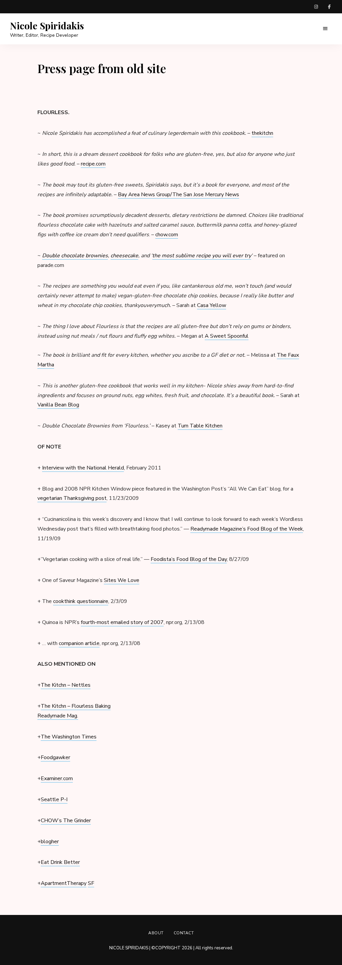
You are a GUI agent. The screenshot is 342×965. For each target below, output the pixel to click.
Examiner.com (57, 778)
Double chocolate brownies (75, 255)
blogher (50, 841)
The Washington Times (69, 736)
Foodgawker (55, 757)
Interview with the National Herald (83, 467)
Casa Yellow (211, 305)
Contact (184, 933)
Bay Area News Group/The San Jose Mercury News (178, 194)
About (156, 933)
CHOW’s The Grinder (66, 820)
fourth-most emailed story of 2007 (122, 622)
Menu (325, 28)
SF (91, 883)
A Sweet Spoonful (226, 336)
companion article (79, 643)
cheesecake (124, 255)
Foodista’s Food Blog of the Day (189, 559)
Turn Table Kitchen (200, 425)
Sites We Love (121, 580)
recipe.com (93, 164)
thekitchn (262, 133)
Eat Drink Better (60, 862)
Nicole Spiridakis (47, 25)
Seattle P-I (54, 799)
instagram (316, 6)
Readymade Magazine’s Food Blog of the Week (246, 529)
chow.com (166, 234)
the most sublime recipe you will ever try (201, 255)
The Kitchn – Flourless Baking (76, 706)
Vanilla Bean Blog (58, 404)
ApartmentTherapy (64, 883)
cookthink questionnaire (80, 601)
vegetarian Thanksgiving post (72, 498)
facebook (329, 6)
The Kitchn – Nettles (66, 685)
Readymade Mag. (57, 715)
